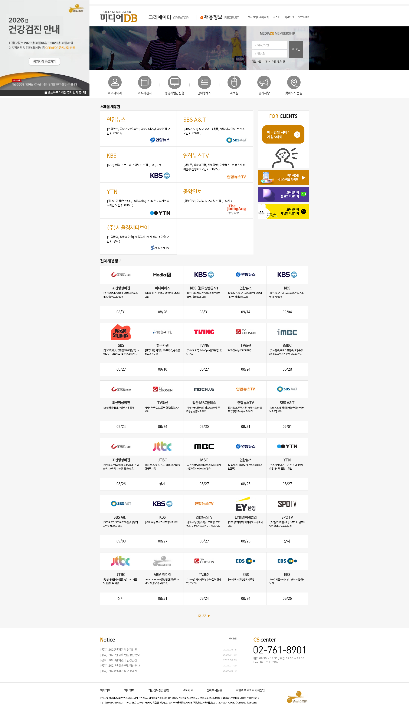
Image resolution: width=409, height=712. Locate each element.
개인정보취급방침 (158, 690)
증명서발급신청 (174, 93)
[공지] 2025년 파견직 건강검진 (118, 660)
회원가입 (289, 17)
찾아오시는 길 (293, 93)
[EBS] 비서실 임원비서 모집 (241, 579)
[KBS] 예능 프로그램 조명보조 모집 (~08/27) (134, 165)
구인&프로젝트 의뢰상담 (250, 690)
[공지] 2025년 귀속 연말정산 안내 (120, 655)
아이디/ (269, 61)
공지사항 (264, 93)
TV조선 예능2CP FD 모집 (239, 350)
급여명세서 (204, 93)
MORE (232, 638)
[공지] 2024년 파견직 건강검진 (118, 671)
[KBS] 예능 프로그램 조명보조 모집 (161, 522)
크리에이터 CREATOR (165, 17)
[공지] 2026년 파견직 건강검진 (118, 650)
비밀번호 (260, 54)
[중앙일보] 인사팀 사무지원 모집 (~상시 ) (207, 201)
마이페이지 (115, 93)
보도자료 (188, 690)
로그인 (276, 17)
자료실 (234, 93)
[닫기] (82, 92)
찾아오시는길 (214, 690)
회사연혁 (129, 690)
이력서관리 (145, 93)
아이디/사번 (262, 45)
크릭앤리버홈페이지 (258, 17)
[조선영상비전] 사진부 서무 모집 (118, 407)
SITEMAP (303, 17)
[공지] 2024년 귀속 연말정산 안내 (120, 665)
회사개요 (105, 690)
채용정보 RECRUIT (217, 17)
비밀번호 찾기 (280, 61)
